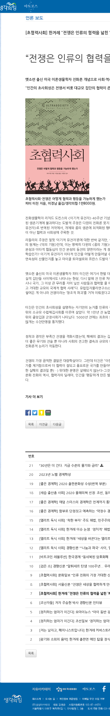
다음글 (57, 424)
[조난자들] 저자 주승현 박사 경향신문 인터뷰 (70, 603)
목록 (31, 424)
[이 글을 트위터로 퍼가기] (35, 412)
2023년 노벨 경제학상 (55, 474)
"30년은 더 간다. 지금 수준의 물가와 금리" (69, 465)
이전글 (43, 424)
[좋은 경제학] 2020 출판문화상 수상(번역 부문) (72, 484)
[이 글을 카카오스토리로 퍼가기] (41, 412)
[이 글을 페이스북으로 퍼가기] (28, 412)
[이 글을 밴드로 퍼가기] (48, 412)
